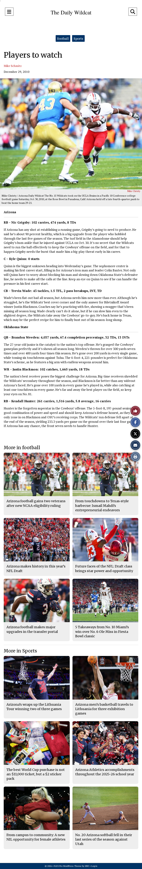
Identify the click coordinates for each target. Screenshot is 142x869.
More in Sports (20, 651)
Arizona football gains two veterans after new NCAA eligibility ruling (35, 503)
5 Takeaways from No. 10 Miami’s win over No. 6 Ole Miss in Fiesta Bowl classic (102, 631)
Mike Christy (133, 191)
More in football (22, 447)
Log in (94, 866)
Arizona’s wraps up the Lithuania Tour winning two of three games (34, 706)
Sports (78, 38)
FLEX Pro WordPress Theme (68, 866)
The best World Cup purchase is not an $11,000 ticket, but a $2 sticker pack (35, 774)
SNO (87, 866)
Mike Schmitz (13, 66)
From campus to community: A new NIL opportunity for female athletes (35, 837)
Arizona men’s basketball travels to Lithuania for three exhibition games (104, 709)
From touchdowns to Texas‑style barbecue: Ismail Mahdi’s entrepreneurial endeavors (102, 505)
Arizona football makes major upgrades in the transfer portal (32, 629)
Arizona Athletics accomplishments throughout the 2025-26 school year (104, 772)
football (63, 38)
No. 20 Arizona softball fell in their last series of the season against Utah (103, 839)
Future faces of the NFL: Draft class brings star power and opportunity (104, 568)
